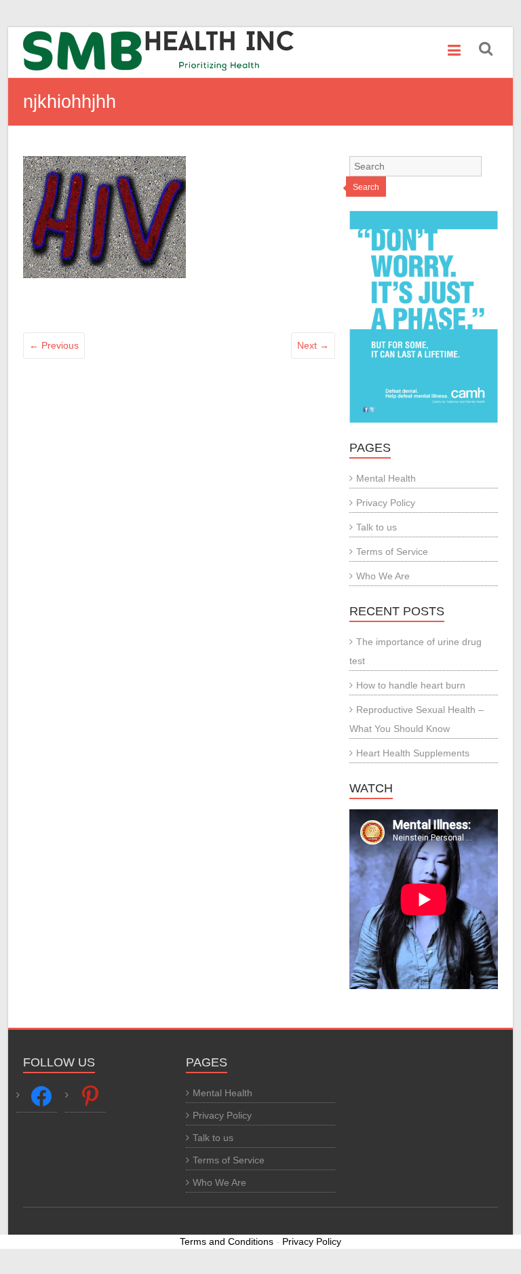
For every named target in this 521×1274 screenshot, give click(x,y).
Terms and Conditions (226, 1241)
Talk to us (376, 527)
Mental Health (386, 478)
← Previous (54, 345)
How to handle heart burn (410, 685)
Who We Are (383, 576)
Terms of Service (392, 551)
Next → (313, 345)
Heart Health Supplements (412, 753)
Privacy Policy (385, 502)
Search (366, 187)
